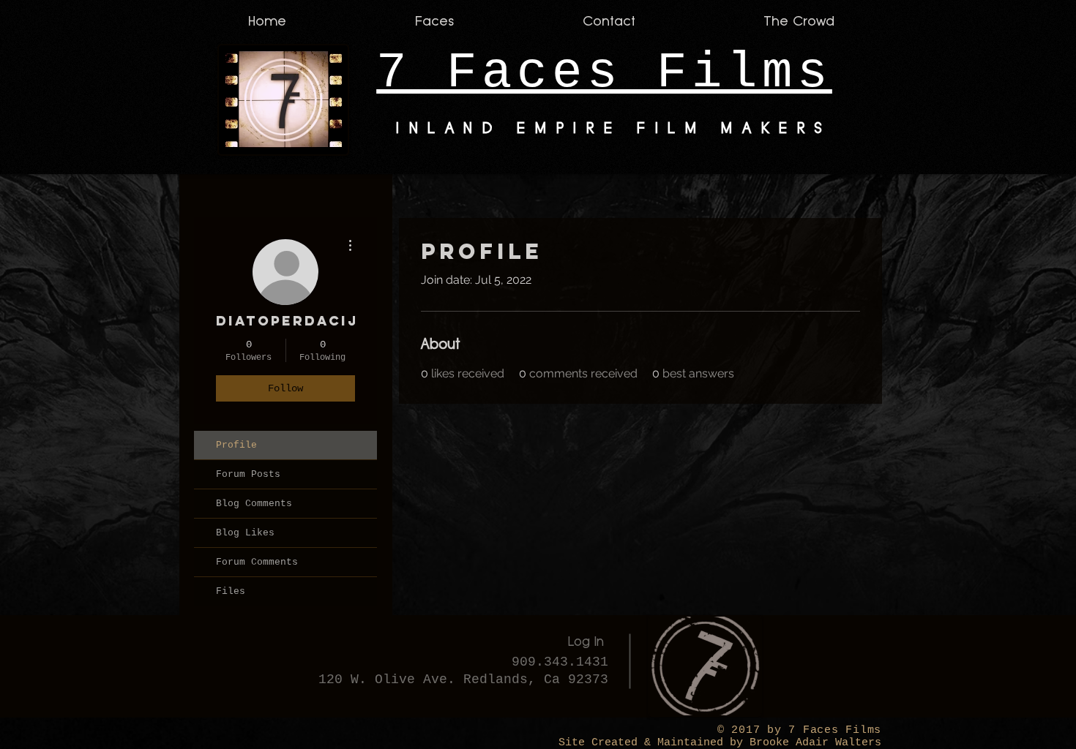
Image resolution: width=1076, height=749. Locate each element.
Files (230, 591)
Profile (236, 445)
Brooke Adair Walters (812, 743)
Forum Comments (257, 562)
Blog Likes (245, 532)
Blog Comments (254, 503)
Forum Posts (248, 474)
